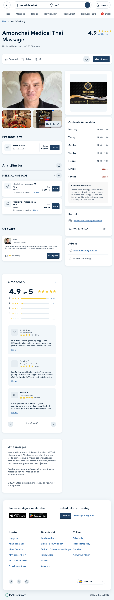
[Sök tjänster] (59, 165)
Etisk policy (79, 538)
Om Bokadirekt (49, 538)
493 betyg (103, 34)
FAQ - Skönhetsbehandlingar (56, 549)
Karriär (44, 560)
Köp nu (55, 147)
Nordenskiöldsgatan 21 (85, 250)
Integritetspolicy (81, 543)
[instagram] (11, 581)
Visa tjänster (101, 59)
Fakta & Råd (47, 555)
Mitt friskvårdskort (18, 560)
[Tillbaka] (7, 5)
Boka (55, 188)
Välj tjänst (53, 255)
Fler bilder (51, 124)
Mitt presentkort (17, 555)
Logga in (13, 538)
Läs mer (36, 192)
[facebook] (26, 581)
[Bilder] (88, 93)
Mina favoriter (16, 549)
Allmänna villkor (81, 555)
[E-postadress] (89, 221)
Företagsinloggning (84, 515)
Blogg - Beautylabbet (52, 543)
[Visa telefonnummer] (104, 228)
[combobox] (30, 5)
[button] (32, 147)
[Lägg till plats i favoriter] (86, 59)
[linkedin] (19, 581)
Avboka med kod (17, 566)
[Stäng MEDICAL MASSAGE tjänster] (59, 175)
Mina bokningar (17, 543)
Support (45, 566)
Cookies (77, 549)
